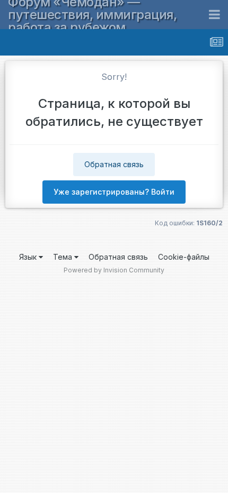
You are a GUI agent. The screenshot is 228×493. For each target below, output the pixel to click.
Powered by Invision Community (114, 270)
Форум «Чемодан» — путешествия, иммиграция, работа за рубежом (92, 14)
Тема (63, 256)
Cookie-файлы (183, 256)
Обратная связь (114, 164)
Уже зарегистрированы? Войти (114, 191)
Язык (29, 256)
